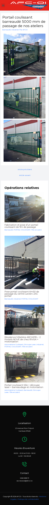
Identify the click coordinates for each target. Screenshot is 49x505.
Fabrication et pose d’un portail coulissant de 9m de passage (21, 226)
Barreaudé (6, 30)
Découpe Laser (30, 344)
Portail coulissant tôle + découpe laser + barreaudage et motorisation (24, 386)
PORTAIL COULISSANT (22, 230)
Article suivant (24, 175)
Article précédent (25, 169)
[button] (3, 5)
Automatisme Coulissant (14, 344)
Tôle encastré (36, 230)
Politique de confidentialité (28, 499)
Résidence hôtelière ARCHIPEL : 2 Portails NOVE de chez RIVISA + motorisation (23, 339)
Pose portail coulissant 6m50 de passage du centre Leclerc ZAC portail (22, 293)
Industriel (15, 30)
